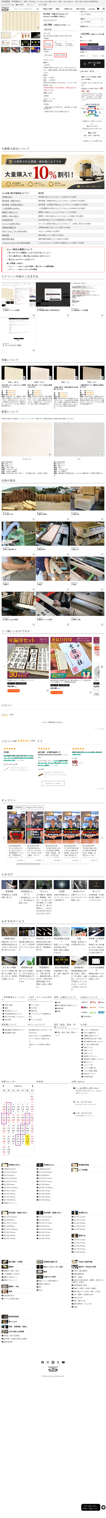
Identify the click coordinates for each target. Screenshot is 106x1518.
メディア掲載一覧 (90, 1068)
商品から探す (47, 9)
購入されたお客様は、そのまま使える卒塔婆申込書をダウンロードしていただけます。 (26, 974)
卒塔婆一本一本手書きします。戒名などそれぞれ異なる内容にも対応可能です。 (96, 946)
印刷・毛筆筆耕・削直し (18, 1327)
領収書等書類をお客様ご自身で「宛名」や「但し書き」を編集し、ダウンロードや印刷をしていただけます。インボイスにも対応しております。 (79, 978)
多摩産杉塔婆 (84, 1165)
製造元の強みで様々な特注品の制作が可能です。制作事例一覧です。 (44, 944)
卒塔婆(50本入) (14, 1165)
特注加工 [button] (83, 26)
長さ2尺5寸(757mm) (10, 1181)
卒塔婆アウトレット (10, 1203)
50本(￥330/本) (60, 55)
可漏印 (75, 1307)
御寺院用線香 (14, 1316)
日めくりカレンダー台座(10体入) (15, 231)
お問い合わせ (80, 9)
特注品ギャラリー (90, 1074)
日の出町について (11, 1011)
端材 (45, 1272)
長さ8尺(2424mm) (79, 1229)
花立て (40, 1290)
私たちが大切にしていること (15, 1017)
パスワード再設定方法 (91, 1030)
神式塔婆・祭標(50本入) (11, 201)
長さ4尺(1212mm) (79, 1217)
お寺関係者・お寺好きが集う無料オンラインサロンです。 (96, 895)
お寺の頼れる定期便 (16, 1331)
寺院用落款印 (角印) (80, 1285)
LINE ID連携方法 (90, 1033)
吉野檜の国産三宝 (9, 227)
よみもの (91, 9)
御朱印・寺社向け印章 (87, 1267)
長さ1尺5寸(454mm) (10, 1172)
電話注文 (34, 1011)
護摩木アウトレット (10, 1280)
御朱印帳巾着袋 (8, 239)
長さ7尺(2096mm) (9, 1200)
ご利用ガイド (68, 9)
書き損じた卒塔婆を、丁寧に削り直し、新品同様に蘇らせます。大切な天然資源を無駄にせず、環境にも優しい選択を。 (44, 977)
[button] (4, 667)
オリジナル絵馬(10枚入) (11, 224)
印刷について (47, 92)
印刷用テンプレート (90, 1056)
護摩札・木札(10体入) (10, 216)
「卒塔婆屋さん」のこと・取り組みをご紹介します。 (27, 897)
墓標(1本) (82, 1235)
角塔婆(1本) (83, 1213)
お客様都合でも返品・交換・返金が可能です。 (61, 971)
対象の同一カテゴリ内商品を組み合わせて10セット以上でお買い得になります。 (9, 944)
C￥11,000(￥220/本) (69, 43)
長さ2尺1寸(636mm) (10, 1178)
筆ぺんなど (13, 1321)
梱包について (88, 1062)
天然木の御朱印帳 (85, 1262)
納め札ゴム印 (77, 1297)
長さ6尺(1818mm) (79, 1223)
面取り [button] (83, 11)
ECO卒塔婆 (83, 1170)
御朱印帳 (5, 235)
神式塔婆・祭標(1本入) (52, 1213)
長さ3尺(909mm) (9, 1184)
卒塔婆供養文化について (13, 1014)
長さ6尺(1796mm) (9, 1197)
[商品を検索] (37, 9)
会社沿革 (8, 1019)
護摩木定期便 (8, 1342)
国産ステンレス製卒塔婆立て (48, 1281)
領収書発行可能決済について (15, 1030)
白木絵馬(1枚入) (8, 1295)
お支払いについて (89, 997)
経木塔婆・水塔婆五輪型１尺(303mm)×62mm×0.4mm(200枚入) (21, 775)
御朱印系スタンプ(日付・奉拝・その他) (86, 1291)
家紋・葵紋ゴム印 (79, 1301)
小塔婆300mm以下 (9, 1169)
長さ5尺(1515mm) (79, 1220)
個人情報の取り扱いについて (93, 1041)
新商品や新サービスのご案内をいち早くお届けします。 (96, 973)
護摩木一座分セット (10, 212)
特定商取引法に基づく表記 (93, 1038)
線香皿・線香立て (44, 1284)
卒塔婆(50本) (7, 197)
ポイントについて (36, 1024)
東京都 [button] (91, 71)
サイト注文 (35, 1005)
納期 (58, 1011)
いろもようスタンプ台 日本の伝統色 (16, 243)
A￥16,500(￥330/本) (48, 43)
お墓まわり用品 (50, 1277)
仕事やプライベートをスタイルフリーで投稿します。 (79, 895)
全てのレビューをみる (53, 783)
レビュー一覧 (88, 1065)
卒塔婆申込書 (88, 1076)
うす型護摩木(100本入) (11, 208)
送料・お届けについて (65, 997)
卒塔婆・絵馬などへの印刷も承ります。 (79, 941)
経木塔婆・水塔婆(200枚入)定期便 (15, 1339)
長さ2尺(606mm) (9, 1175)
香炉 (39, 1287)
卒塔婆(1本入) (49, 1165)
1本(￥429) (48, 55)
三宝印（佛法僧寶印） (81, 1271)
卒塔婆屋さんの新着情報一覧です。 (9, 894)
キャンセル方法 (36, 1019)
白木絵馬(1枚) (7, 220)
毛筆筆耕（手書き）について (93, 1059)
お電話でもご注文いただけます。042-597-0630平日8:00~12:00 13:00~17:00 (92, 125)
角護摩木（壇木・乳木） (11, 1271)
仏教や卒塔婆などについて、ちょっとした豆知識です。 (61, 895)
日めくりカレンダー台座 (53, 1267)
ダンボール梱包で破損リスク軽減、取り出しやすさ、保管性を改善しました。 (9, 973)
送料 (58, 1002)
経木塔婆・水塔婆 (16, 1262)
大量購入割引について (91, 1036)
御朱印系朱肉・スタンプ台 (82, 1304)
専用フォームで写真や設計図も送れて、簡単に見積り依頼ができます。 (61, 946)
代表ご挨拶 (9, 1005)
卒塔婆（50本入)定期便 (11, 1335)
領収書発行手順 (10, 1033)
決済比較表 (87, 1016)
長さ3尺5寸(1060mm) (10, 1187)
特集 (57, 9)
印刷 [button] (82, 19)
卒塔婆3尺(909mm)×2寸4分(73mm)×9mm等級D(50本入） (89, 763)
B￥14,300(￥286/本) (58, 43)
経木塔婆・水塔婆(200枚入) (12, 205)
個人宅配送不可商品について (67, 1005)
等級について (47, 49)
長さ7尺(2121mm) (79, 1226)
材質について (47, 101)
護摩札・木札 (14, 1286)
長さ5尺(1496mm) (9, 1194)
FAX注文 (34, 1008)
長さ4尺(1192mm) (9, 1191)
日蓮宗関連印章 (78, 1274)
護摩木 (11, 1267)
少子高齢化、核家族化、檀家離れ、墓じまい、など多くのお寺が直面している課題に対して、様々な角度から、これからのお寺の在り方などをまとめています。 (44, 902)
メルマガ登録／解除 (90, 1071)
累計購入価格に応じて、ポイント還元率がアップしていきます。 (26, 944)
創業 (6, 1008)
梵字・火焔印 (77, 1277)
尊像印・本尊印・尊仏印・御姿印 (84, 1288)
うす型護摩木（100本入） (12, 1274)
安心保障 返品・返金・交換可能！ (92, 134)
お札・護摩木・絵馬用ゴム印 (83, 1294)
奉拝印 (46, 763)
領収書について (9, 1024)
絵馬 (10, 1291)
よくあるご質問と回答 (91, 1044)
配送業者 (60, 1008)
